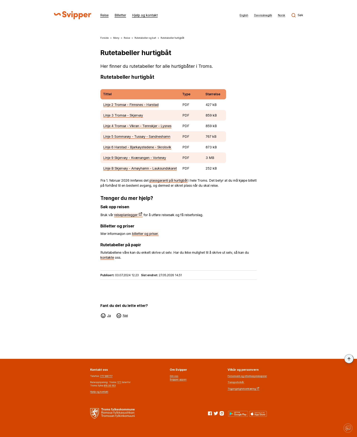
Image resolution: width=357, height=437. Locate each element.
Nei (125, 316)
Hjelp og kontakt (99, 391)
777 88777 (106, 376)
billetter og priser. (145, 234)
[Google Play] (238, 414)
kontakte (107, 257)
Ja (109, 316)
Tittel (107, 94)
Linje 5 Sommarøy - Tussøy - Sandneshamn (136, 136)
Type (186, 94)
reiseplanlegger (126, 215)
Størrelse (212, 94)
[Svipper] (72, 15)
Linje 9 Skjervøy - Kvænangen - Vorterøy (134, 158)
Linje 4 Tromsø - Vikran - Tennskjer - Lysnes (137, 126)
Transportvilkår (236, 382)
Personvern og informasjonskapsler (247, 376)
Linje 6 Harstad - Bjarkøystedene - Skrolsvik (137, 147)
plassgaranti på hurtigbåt (168, 180)
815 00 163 (110, 385)
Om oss (174, 376)
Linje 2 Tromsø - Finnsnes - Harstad (131, 105)
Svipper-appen (178, 379)
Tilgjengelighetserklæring (242, 388)
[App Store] (258, 414)
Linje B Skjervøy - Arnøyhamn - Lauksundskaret (140, 168)
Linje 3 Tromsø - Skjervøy (123, 115)
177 (119, 382)
